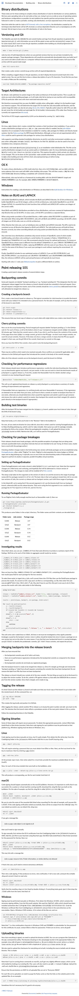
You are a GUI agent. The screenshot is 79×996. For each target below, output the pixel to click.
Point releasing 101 (15, 267)
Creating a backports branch (16, 294)
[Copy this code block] (75, 50)
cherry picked (53, 286)
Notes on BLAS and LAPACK (18, 195)
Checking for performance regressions (24, 364)
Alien (3, 135)
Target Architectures (13, 90)
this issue (24, 112)
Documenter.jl (32, 993)
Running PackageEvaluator (15, 493)
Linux (5, 122)
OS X (5, 164)
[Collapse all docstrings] (76, 3)
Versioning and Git (13, 34)
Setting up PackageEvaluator (16, 462)
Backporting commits (14, 277)
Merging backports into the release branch (27, 647)
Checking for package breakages (21, 437)
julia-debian (67, 128)
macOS (5, 781)
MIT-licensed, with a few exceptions (38, 24)
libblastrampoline (30, 262)
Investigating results (12, 547)
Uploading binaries (13, 933)
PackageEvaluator (7, 452)
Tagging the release (13, 685)
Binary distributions (15, 9)
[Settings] (73, 3)
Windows (7, 185)
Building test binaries (14, 405)
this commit (48, 471)
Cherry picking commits (13, 323)
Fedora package (18, 133)
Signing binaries (11, 718)
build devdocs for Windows (63, 190)
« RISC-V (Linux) (7, 991)
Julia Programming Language (49, 993)
